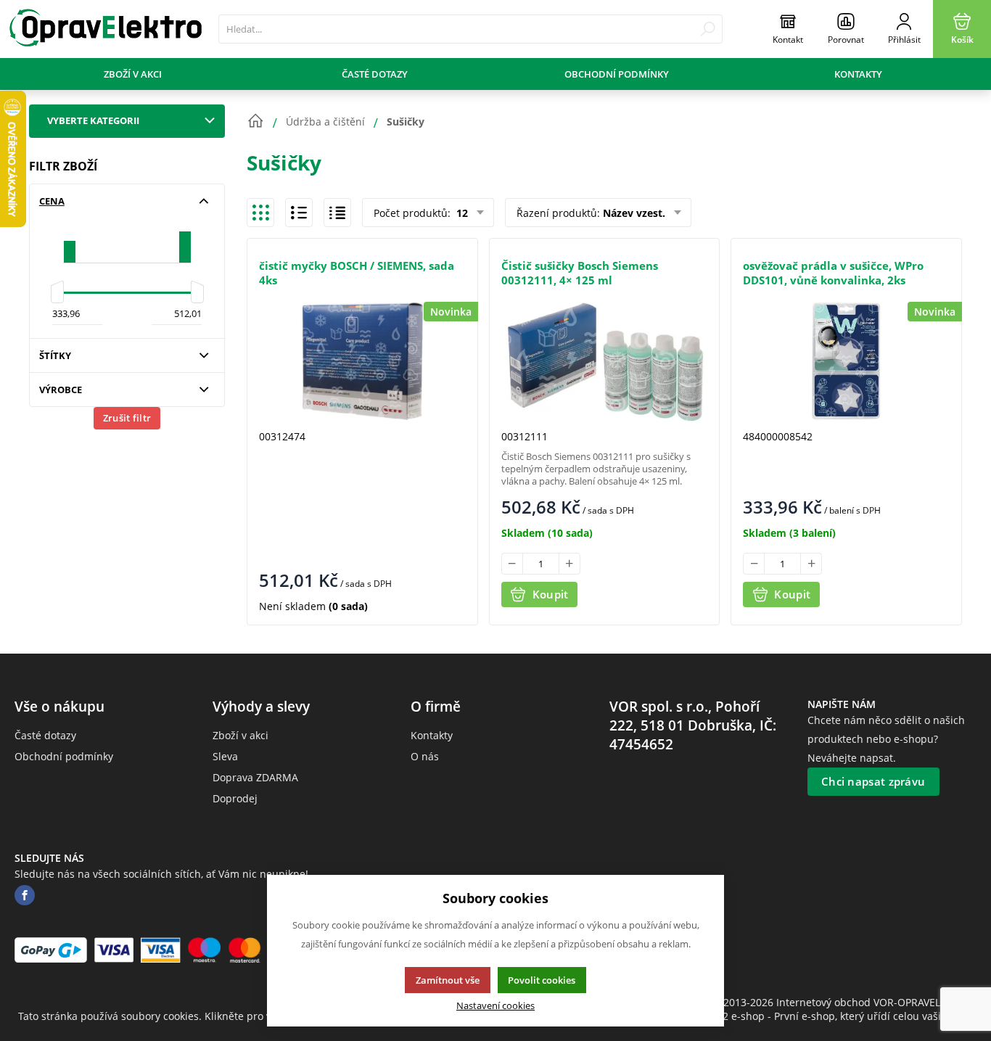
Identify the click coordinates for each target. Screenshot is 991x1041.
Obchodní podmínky (616, 74)
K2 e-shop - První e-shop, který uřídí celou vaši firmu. (844, 1016)
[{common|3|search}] (708, 29)
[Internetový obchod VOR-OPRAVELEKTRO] (105, 29)
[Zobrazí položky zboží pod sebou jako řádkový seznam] (299, 212)
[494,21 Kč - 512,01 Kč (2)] (185, 241)
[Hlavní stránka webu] (255, 121)
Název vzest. (634, 213)
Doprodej (235, 798)
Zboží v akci (133, 74)
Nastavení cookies (495, 1006)
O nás (425, 756)
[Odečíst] (512, 564)
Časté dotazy (375, 74)
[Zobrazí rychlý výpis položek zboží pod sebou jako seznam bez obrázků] (337, 212)
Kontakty (858, 74)
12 (460, 213)
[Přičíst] (569, 564)
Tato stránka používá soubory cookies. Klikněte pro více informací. (177, 1016)
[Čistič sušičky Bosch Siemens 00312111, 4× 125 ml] (604, 361)
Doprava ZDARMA (255, 777)
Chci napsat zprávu (873, 781)
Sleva (225, 756)
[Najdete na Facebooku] (25, 895)
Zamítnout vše (448, 980)
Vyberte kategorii (93, 120)
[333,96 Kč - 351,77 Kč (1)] (69, 241)
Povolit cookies (541, 980)
